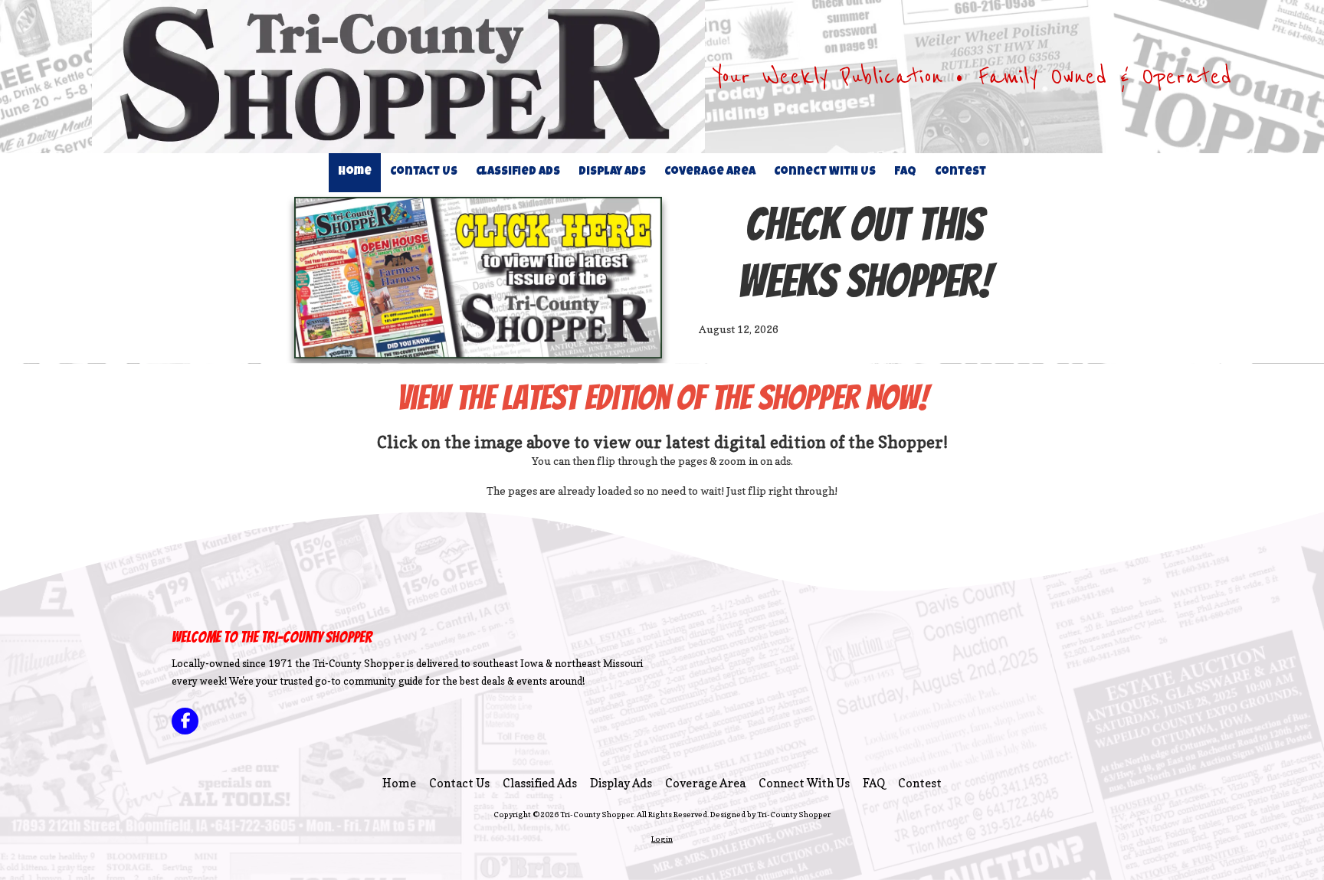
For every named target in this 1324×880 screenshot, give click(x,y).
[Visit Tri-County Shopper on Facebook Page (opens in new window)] (185, 721)
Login (662, 838)
